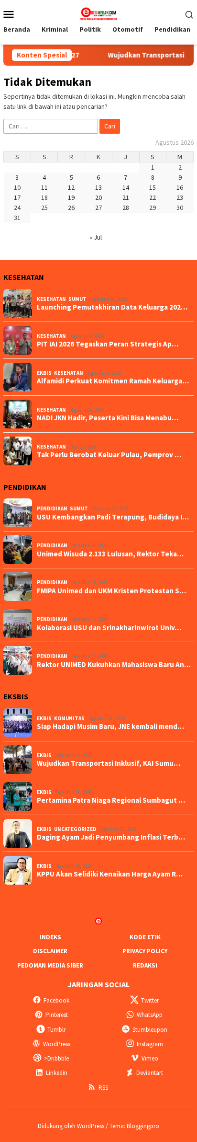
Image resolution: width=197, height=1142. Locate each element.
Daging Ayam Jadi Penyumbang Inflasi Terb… (111, 837)
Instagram (150, 1044)
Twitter (150, 1000)
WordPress (56, 1044)
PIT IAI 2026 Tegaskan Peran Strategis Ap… (107, 344)
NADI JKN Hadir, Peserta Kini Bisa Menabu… (107, 418)
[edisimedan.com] (98, 13)
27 (98, 207)
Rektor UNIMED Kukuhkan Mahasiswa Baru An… (114, 664)
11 (44, 187)
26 (71, 207)
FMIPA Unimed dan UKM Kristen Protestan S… (111, 591)
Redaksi (145, 965)
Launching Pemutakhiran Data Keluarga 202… (112, 307)
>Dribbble (56, 1058)
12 (71, 187)
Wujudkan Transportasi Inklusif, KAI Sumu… (108, 763)
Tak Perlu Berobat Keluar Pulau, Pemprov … (109, 454)
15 (152, 187)
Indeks (50, 937)
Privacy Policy (144, 951)
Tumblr (56, 1030)
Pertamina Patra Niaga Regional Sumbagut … (111, 800)
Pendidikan (52, 508)
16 (179, 187)
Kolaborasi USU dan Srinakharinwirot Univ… (109, 627)
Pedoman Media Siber (50, 965)
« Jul (95, 237)
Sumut (77, 299)
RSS (103, 1088)
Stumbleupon (149, 1030)
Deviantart (149, 1073)
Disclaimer (50, 951)
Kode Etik (145, 937)
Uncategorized (75, 829)
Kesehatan (51, 299)
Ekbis (44, 372)
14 (125, 187)
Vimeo (150, 1058)
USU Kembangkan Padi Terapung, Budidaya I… (113, 517)
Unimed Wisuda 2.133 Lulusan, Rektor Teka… (110, 554)
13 (98, 187)
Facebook (56, 1000)
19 (71, 197)
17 (17, 197)
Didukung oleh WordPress (71, 1126)
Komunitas (69, 718)
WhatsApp (150, 1015)
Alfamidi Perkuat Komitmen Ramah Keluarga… (113, 381)
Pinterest (56, 1015)
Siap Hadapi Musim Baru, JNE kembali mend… (110, 726)
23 (179, 197)
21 (125, 197)
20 (98, 197)
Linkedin (56, 1073)
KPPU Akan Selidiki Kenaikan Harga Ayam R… (110, 874)
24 (17, 207)
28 (125, 207)
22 (152, 197)
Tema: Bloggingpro (134, 1126)
